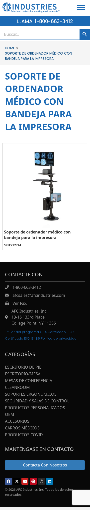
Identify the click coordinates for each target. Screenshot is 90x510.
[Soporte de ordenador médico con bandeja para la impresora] (45, 185)
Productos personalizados (35, 408)
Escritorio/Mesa (22, 374)
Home (10, 48)
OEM (9, 414)
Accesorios (17, 421)
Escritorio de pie (23, 367)
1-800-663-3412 (26, 287)
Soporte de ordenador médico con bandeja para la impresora (37, 234)
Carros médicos (22, 428)
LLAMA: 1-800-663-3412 (45, 21)
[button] (8, 481)
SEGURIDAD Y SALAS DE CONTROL (37, 401)
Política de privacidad (59, 338)
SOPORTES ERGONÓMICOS (31, 394)
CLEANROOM (17, 387)
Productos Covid (24, 435)
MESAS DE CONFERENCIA (28, 381)
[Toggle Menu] (81, 7)
